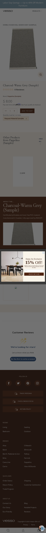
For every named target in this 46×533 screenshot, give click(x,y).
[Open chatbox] (42, 528)
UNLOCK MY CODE (34, 274)
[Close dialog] (43, 253)
